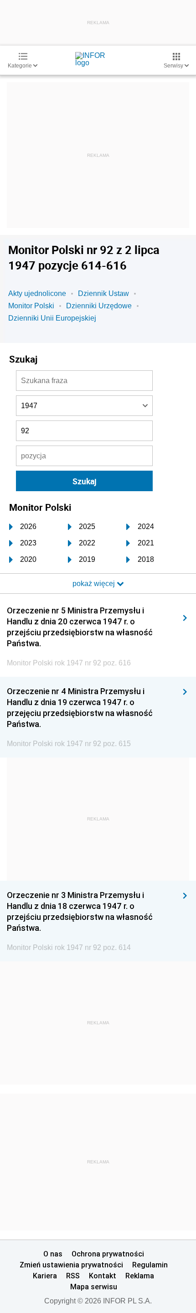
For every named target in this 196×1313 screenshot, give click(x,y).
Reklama (139, 1275)
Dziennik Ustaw (103, 293)
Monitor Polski (31, 306)
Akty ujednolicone (37, 293)
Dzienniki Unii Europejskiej (52, 318)
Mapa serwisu (93, 1286)
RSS (73, 1275)
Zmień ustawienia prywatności (71, 1264)
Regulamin (150, 1264)
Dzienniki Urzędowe (99, 306)
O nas (52, 1253)
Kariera (45, 1275)
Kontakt (102, 1275)
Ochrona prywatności (108, 1253)
